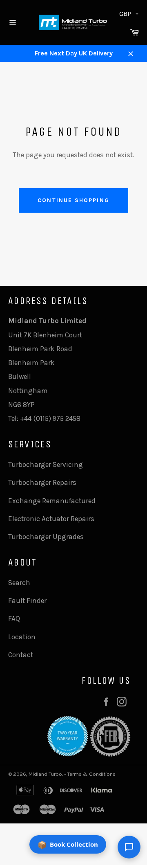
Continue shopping (73, 200)
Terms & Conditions (91, 774)
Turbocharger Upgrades (46, 537)
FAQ (14, 618)
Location (22, 637)
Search (19, 583)
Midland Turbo (45, 774)
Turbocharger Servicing (45, 464)
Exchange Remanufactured (52, 501)
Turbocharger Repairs (42, 482)
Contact (20, 655)
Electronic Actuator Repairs (51, 519)
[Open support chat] (129, 847)
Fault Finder (27, 600)
